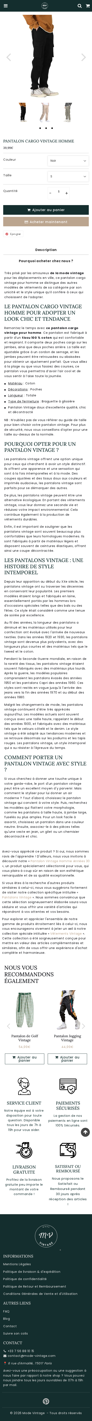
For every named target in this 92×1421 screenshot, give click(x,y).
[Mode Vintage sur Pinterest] (46, 1403)
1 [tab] (40, 128)
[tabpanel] (24, 113)
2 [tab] (46, 128)
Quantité (10, 191)
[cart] (88, 6)
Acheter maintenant (49, 222)
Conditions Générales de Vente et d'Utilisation (40, 1294)
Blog (6, 1319)
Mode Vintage (33, 1413)
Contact (10, 1326)
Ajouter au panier (26, 1059)
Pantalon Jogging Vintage (67, 1038)
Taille (7, 175)
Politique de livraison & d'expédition (31, 1272)
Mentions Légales (17, 1264)
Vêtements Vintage (66, 933)
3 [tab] (52, 128)
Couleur (9, 159)
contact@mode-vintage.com (32, 1356)
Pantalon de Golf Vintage (24, 1038)
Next (84, 57)
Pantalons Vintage (16, 897)
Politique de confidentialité (25, 1279)
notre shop (51, 1375)
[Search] (80, 6)
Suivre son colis (15, 1333)
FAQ (6, 1311)
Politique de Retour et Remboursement (34, 1286)
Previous (8, 57)
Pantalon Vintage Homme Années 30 (60, 861)
